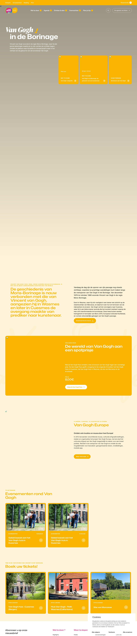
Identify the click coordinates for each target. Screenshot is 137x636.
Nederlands (125, 3)
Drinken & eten (59, 10)
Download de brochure (83, 320)
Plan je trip (87, 10)
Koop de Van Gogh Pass (74, 387)
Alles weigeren (96, 632)
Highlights (56, 634)
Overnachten (73, 10)
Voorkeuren (112, 632)
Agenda (46, 10)
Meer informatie (81, 456)
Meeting (26, 2)
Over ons (118, 634)
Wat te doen (35, 10)
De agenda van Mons (120, 10)
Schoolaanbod (17, 2)
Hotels (76, 634)
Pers (32, 2)
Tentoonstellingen (100, 634)
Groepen (8, 2)
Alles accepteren (127, 632)
